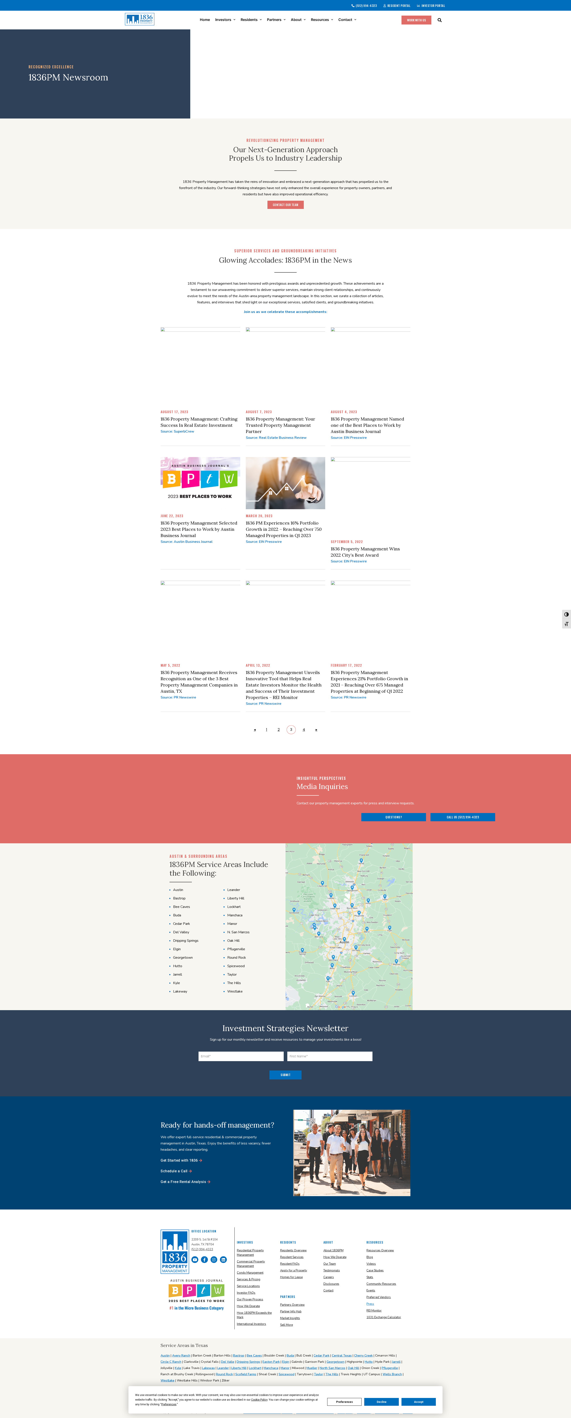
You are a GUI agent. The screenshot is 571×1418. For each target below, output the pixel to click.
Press (370, 1304)
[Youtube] (194, 1259)
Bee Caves (254, 1355)
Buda (290, 1355)
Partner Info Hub (291, 1312)
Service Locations (248, 1286)
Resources (320, 19)
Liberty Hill (238, 1368)
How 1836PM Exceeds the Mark (254, 1315)
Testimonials (331, 1271)
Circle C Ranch (171, 1362)
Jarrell (396, 1362)
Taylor (318, 1374)
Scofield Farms (245, 1374)
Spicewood (286, 1374)
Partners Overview (292, 1305)
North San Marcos (332, 1368)
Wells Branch (392, 1374)
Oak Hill (353, 1368)
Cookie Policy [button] (259, 1399)
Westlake (167, 1380)
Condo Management (250, 1273)
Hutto (369, 1362)
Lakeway (208, 1368)
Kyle (178, 1368)
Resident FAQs (290, 1264)
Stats (369, 1277)
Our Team (329, 1264)
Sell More (286, 1325)
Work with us (416, 20)
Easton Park (271, 1362)
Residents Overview (293, 1250)
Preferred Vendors (378, 1297)
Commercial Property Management (251, 1264)
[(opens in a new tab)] (220, 366)
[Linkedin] (223, 1259)
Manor (285, 1368)
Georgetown (335, 1362)
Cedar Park (321, 1355)
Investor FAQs (246, 1293)
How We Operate (248, 1306)
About (296, 19)
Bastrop (238, 1355)
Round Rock (224, 1374)
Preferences (344, 1402)
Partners (274, 19)
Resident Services (292, 1257)
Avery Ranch (181, 1355)
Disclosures (331, 1284)
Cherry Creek (363, 1355)
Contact (345, 19)
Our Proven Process (250, 1299)
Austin (165, 1355)
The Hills (331, 1374)
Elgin (285, 1362)
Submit (285, 1075)
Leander (223, 1368)
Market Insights (290, 1318)
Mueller (311, 1368)
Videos (371, 1264)
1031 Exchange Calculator (383, 1317)
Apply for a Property (293, 1271)
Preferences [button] (168, 1404)
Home (205, 19)
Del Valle (227, 1362)
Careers (328, 1277)
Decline (382, 1402)
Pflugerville (390, 1368)
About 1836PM (333, 1250)
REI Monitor (374, 1311)
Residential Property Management (250, 1252)
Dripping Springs (248, 1362)
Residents (249, 19)
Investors (223, 19)
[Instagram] (214, 1259)
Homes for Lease (291, 1277)
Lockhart (255, 1368)
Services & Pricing (248, 1279)
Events (370, 1291)
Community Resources (381, 1284)
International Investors (251, 1324)
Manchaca (271, 1368)
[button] (439, 20)
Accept (418, 1402)
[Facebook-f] (204, 1259)
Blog (369, 1257)
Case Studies (375, 1271)
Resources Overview (380, 1250)
